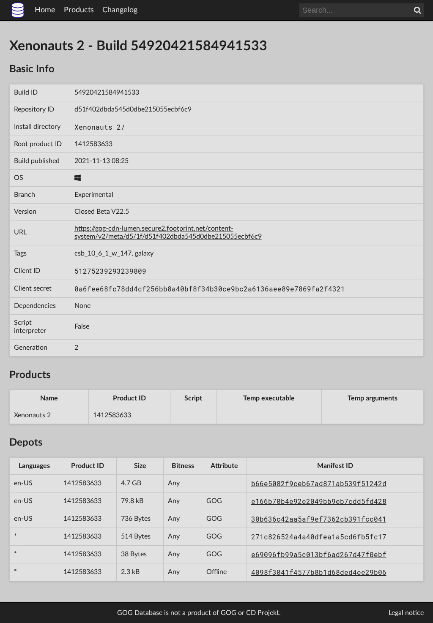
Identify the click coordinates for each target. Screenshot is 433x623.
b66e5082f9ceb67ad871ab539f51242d (318, 483)
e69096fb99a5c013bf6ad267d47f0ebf (318, 554)
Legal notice (406, 612)
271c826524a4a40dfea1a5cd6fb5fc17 (318, 536)
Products (79, 10)
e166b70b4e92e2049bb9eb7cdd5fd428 (318, 501)
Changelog (119, 10)
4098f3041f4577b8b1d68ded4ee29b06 (318, 572)
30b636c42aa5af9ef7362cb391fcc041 (318, 518)
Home (45, 10)
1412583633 (93, 144)
